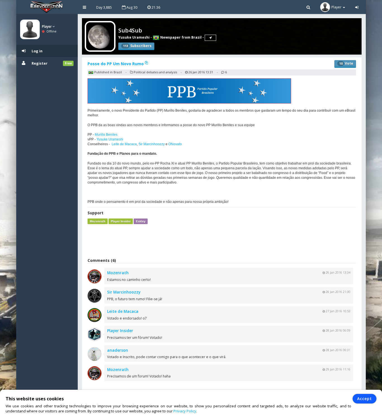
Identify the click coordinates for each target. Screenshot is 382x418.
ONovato (175, 144)
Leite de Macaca (124, 144)
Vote (346, 63)
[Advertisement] (222, 240)
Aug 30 (131, 7)
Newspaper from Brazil (180, 37)
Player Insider (121, 221)
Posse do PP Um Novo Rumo (116, 63)
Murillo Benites (106, 135)
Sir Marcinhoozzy (151, 144)
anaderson (117, 350)
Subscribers (137, 45)
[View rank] (210, 38)
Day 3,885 (104, 7)
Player (47, 26)
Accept (364, 398)
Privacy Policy (184, 411)
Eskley (140, 221)
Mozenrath (97, 221)
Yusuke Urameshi (134, 37)
